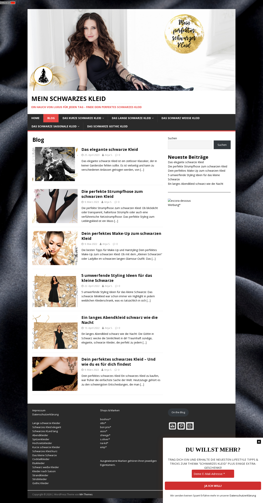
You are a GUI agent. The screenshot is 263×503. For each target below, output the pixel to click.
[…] (142, 169)
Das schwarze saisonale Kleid (54, 126)
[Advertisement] (199, 236)
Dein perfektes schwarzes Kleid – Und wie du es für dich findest (118, 362)
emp (102, 447)
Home (35, 118)
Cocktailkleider (40, 459)
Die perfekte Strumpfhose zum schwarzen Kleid (112, 194)
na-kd (103, 443)
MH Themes (86, 494)
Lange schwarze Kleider (46, 423)
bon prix (105, 427)
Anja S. (109, 155)
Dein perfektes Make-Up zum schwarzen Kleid (121, 236)
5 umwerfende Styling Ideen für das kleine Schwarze (116, 278)
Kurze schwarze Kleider (46, 447)
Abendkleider (40, 435)
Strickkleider (39, 479)
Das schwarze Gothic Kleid (107, 126)
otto (102, 423)
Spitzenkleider (40, 439)
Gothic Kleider (40, 483)
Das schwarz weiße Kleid (181, 118)
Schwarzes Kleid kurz (44, 451)
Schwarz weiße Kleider (45, 467)
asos (103, 431)
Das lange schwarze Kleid (131, 118)
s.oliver (104, 439)
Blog (51, 118)
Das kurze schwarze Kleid (82, 118)
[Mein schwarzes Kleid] (131, 88)
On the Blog (178, 412)
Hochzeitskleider (42, 443)
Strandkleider (40, 475)
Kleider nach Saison (44, 471)
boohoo (104, 419)
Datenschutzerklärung (45, 414)
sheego (104, 435)
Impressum (38, 410)
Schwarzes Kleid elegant (46, 427)
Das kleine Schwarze (44, 455)
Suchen (172, 138)
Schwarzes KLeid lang (45, 431)
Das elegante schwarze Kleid (109, 149)
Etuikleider (38, 463)
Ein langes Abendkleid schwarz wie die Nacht (119, 320)
